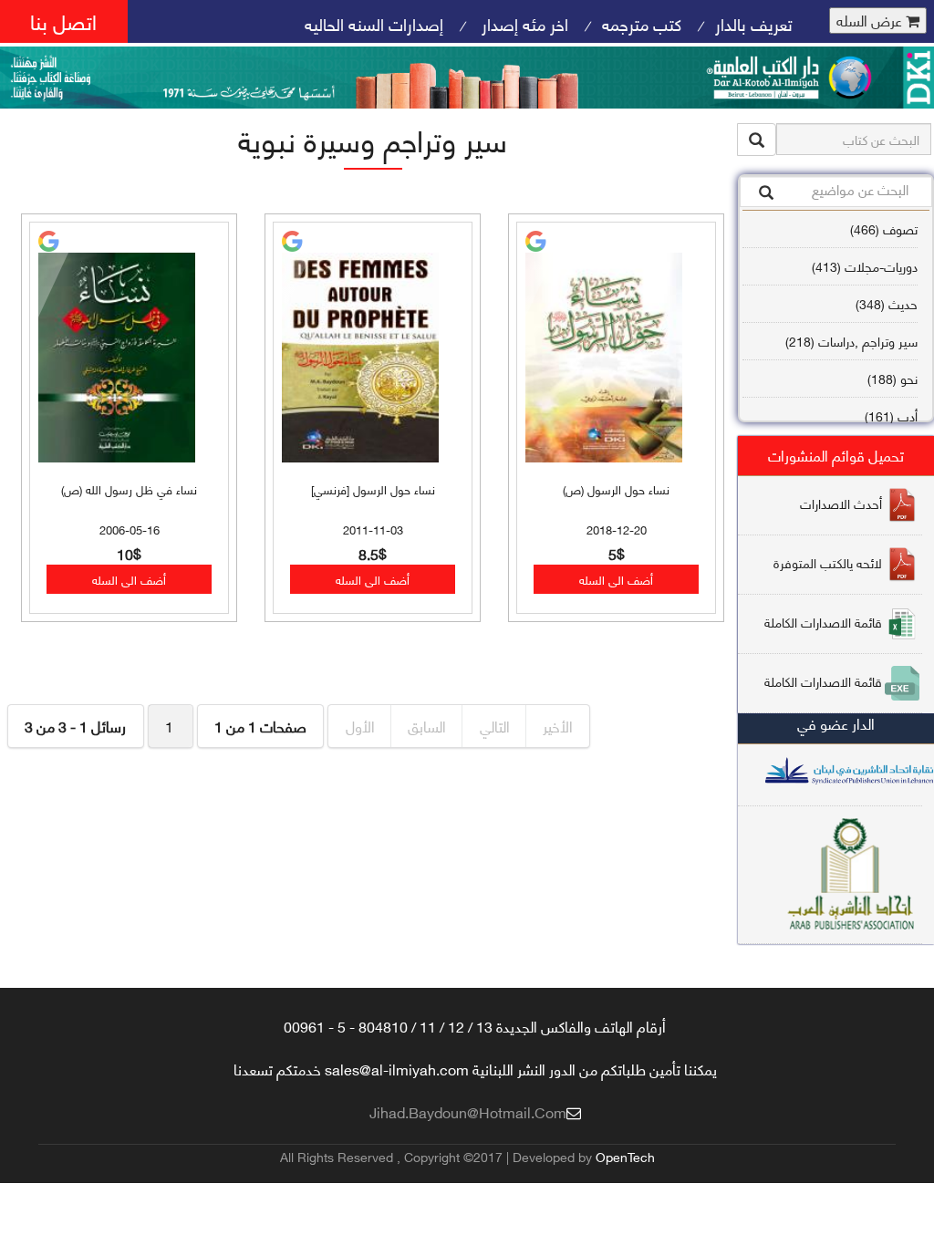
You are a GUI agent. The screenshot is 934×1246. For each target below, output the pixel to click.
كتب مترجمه (641, 23)
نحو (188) (892, 378)
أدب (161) (891, 415)
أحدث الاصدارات (841, 503)
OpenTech (625, 1156)
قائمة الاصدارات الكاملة (823, 621)
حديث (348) (887, 303)
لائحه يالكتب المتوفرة (827, 562)
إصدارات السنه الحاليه (374, 23)
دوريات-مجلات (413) (865, 266)
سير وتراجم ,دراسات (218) (851, 340)
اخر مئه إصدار (522, 23)
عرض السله (871, 20)
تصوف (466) (884, 228)
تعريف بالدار (754, 23)
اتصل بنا (63, 20)
